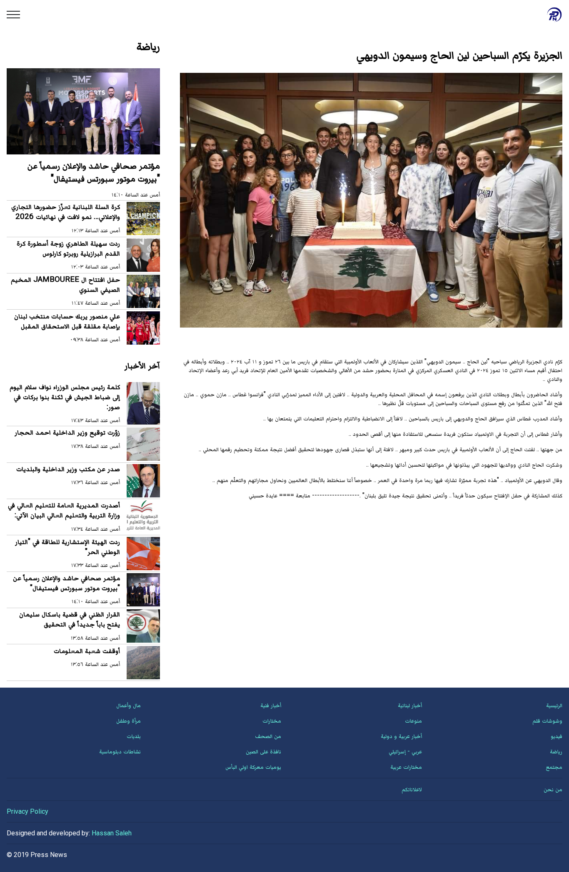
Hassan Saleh (112, 833)
